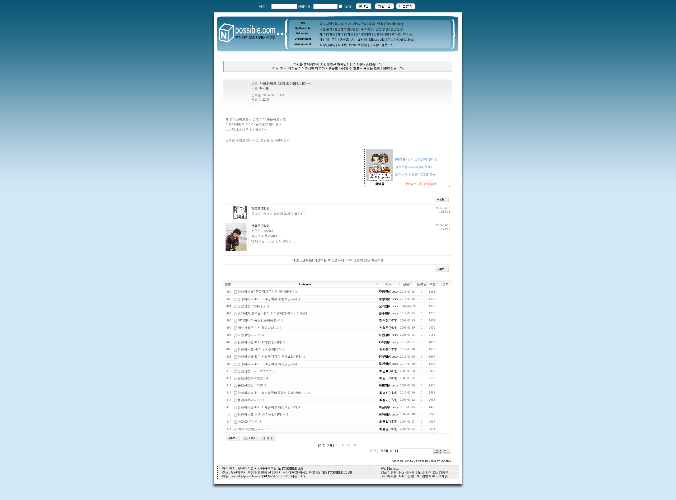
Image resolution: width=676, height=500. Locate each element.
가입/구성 (360, 24)
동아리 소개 (342, 24)
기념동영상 (380, 29)
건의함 (374, 45)
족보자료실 (395, 39)
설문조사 (387, 45)
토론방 (362, 45)
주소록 (365, 29)
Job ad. (409, 39)
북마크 (396, 34)
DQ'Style (446, 460)
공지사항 (326, 24)
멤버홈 (344, 39)
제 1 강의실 (327, 34)
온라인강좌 (363, 34)
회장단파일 (327, 45)
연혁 (380, 24)
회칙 (372, 24)
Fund (352, 45)
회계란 (342, 45)
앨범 (355, 29)
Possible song (394, 24)
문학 (334, 39)
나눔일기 (326, 29)
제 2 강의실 (345, 34)
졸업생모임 (342, 29)
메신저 (324, 39)
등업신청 (396, 29)
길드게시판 (381, 34)
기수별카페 (359, 39)
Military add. (377, 39)
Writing (407, 34)
